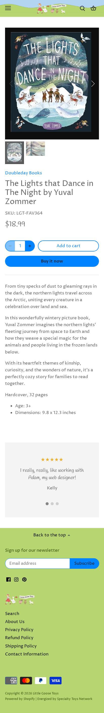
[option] (52, 84)
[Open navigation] (8, 8)
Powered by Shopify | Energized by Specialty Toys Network (48, 699)
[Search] (82, 8)
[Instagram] (16, 580)
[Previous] (11, 83)
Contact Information (26, 654)
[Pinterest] (24, 580)
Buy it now (52, 261)
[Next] (92, 83)
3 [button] (57, 503)
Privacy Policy (19, 630)
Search (12, 614)
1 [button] (46, 503)
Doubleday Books (23, 173)
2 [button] (52, 503)
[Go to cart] (93, 8)
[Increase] (30, 246)
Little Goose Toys (46, 693)
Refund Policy (19, 638)
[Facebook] (8, 580)
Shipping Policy (21, 646)
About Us (14, 622)
